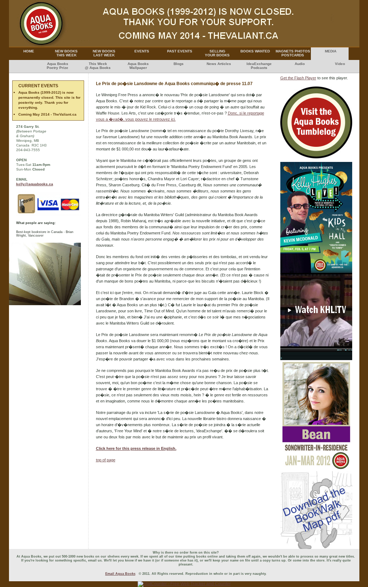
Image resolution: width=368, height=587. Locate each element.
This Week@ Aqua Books (98, 66)
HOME (28, 51)
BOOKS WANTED (255, 51)
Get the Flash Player (298, 78)
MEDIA (330, 51)
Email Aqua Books (120, 574)
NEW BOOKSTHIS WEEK (66, 53)
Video (340, 64)
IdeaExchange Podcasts (259, 66)
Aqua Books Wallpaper (138, 66)
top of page (105, 460)
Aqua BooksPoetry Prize (57, 66)
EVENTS (141, 51)
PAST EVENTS (179, 51)
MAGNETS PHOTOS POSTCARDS (293, 53)
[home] (184, 45)
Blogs (179, 64)
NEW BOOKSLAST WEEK (104, 53)
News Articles (219, 64)
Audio (300, 64)
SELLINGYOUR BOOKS (217, 53)
